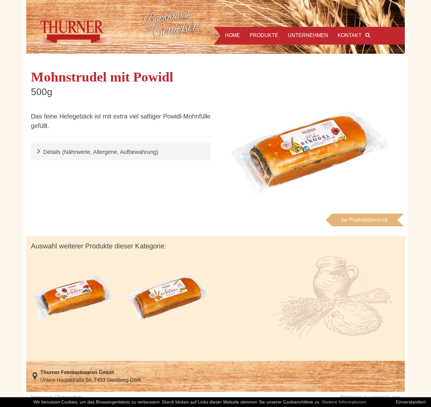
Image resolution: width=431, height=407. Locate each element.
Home (232, 35)
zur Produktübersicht (364, 219)
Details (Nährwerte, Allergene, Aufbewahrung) (100, 152)
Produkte (264, 35)
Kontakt (350, 35)
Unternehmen (308, 35)
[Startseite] (118, 27)
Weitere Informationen (344, 401)
